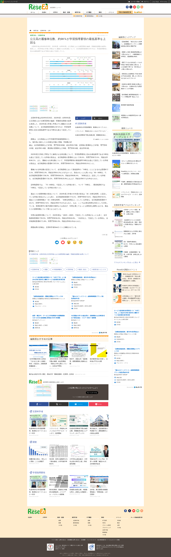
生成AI (44, 12)
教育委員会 (90, 16)
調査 (46, 269)
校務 (59, 523)
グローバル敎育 (106, 525)
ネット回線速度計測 (136, 517)
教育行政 (77, 12)
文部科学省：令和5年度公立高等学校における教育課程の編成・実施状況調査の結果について (60, 254)
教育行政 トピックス (99, 269)
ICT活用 (104, 520)
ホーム (33, 12)
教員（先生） (83, 269)
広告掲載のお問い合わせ (73, 539)
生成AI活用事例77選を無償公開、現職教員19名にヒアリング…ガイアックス (99, 135)
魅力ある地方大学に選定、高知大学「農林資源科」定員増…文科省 (57, 374)
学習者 (119, 520)
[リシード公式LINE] (138, 511)
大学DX (55, 12)
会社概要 (83, 539)
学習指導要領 (57, 269)
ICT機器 (88, 12)
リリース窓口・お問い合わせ (59, 539)
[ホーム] (30, 30)
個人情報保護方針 (101, 539)
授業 (59, 520)
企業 (118, 525)
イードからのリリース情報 (113, 539)
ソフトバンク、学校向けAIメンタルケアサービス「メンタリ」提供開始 (97, 131)
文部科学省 (78, 16)
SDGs (104, 523)
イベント (111, 12)
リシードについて (91, 539)
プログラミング (106, 527)
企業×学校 (105, 530)
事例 (100, 12)
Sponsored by (95, 332)
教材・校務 (66, 12)
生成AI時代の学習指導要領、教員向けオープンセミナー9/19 (94, 127)
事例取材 (104, 532)
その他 (100, 16)
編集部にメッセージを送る (101, 139)
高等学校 (70, 269)
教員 (118, 523)
